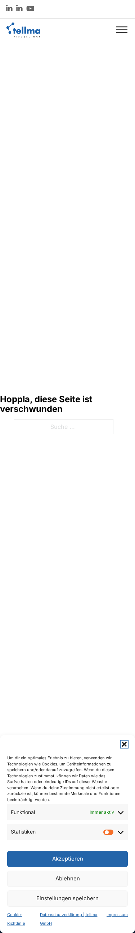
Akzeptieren (67, 858)
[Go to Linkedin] (9, 9)
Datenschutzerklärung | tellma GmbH (68, 919)
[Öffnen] (121, 29)
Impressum (117, 914)
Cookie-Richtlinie (16, 919)
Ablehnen (67, 878)
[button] (124, 744)
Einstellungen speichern (67, 898)
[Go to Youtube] (30, 9)
